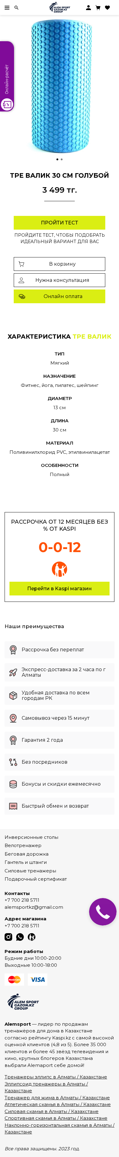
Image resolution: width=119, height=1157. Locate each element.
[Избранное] (107, 7)
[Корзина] (98, 7)
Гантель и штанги (26, 862)
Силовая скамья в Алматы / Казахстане (52, 1111)
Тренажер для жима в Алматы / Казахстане (57, 1098)
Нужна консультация (62, 280)
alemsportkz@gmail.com (34, 907)
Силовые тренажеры (30, 871)
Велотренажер (23, 845)
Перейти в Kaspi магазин (59, 588)
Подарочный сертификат (36, 879)
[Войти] (88, 7)
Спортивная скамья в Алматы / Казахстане (56, 1118)
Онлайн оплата (63, 296)
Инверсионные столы (31, 837)
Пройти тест (59, 223)
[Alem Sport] (59, 7)
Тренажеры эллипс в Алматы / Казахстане (56, 1077)
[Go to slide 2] (62, 159)
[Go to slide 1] (57, 159)
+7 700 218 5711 (22, 900)
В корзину (62, 264)
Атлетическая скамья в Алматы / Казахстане (58, 1104)
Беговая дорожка (27, 854)
